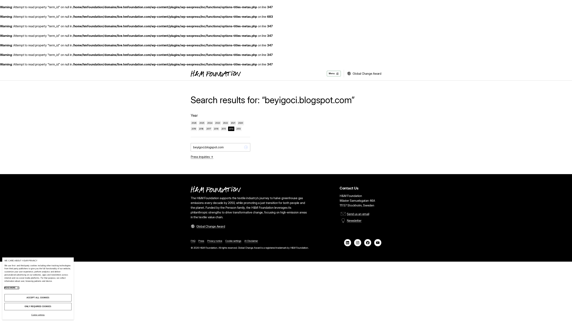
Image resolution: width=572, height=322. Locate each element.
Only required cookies (38, 306)
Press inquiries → (202, 157)
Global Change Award (367, 73)
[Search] (246, 147)
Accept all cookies (38, 298)
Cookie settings (38, 315)
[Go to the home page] (216, 73)
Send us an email (358, 214)
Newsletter (354, 220)
